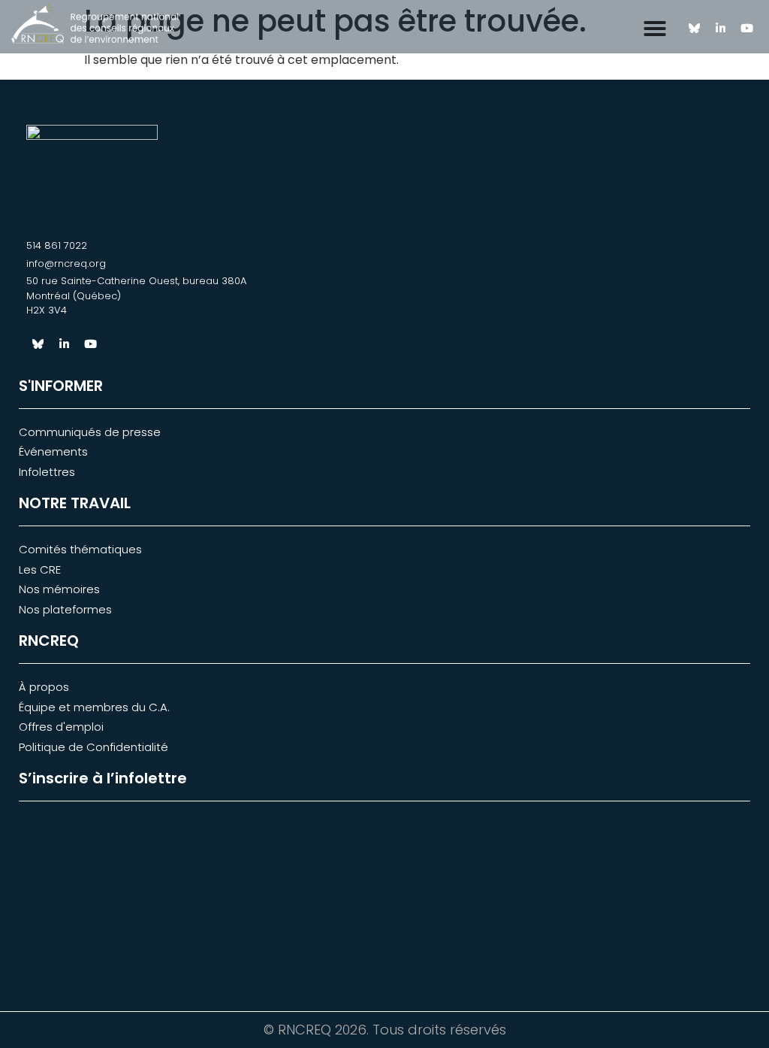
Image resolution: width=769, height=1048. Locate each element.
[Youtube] (746, 28)
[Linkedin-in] (720, 28)
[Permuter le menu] (655, 29)
